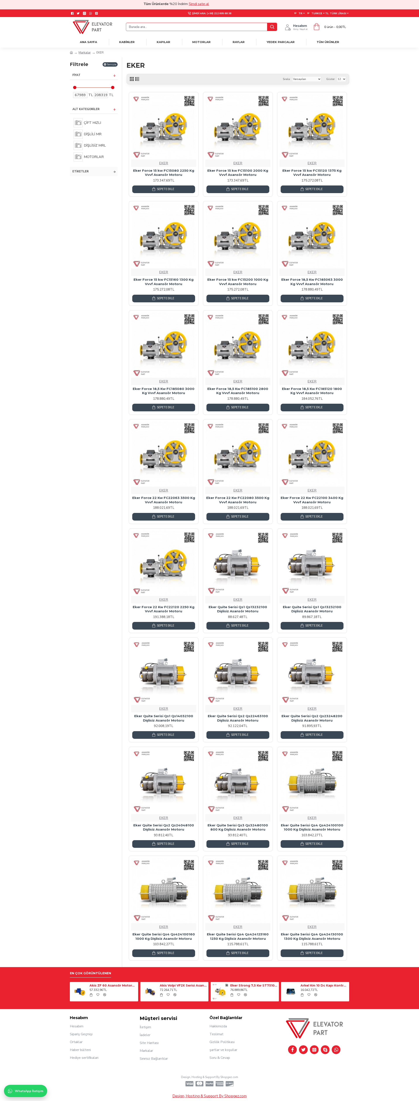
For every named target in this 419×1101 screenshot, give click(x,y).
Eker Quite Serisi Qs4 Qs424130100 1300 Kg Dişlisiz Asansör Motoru (312, 936)
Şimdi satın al (164, 4)
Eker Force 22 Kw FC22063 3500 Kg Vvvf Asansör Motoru (163, 500)
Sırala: (286, 79)
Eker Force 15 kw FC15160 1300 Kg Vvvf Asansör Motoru (164, 281)
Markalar (85, 52)
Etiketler (80, 171)
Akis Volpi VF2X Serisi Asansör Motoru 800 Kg (183, 985)
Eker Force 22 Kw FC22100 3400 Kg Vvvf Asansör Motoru (312, 500)
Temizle (111, 64)
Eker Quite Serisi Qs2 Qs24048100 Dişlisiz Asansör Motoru (163, 827)
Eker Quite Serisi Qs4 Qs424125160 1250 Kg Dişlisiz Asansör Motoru (238, 936)
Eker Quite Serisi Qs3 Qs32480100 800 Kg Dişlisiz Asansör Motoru (238, 827)
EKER (163, 163)
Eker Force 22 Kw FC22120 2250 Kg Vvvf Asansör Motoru (163, 609)
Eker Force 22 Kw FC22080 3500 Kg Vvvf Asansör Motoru (237, 500)
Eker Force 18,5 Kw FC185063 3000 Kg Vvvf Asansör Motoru (312, 281)
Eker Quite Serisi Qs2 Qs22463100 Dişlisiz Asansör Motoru (238, 718)
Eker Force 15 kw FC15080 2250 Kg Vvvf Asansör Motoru (163, 172)
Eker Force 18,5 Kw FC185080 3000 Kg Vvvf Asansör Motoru (163, 391)
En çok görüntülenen (90, 973)
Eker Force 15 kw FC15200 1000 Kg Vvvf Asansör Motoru (237, 281)
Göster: (330, 79)
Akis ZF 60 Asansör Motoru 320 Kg (113, 985)
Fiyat (76, 75)
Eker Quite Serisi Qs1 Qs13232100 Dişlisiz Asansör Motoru (238, 609)
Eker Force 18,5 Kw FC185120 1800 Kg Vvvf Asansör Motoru (312, 391)
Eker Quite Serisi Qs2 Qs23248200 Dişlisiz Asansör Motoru (312, 718)
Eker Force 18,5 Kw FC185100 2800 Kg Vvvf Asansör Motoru (237, 391)
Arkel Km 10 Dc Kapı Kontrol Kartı (324, 985)
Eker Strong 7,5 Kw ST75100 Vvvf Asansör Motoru (253, 985)
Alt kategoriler (86, 109)
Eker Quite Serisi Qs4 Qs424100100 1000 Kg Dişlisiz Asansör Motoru (312, 827)
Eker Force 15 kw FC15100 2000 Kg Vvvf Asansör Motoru (237, 172)
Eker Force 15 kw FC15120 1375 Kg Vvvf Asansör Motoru (312, 172)
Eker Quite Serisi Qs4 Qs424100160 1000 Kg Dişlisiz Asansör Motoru (163, 936)
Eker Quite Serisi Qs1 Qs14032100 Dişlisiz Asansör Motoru (163, 718)
